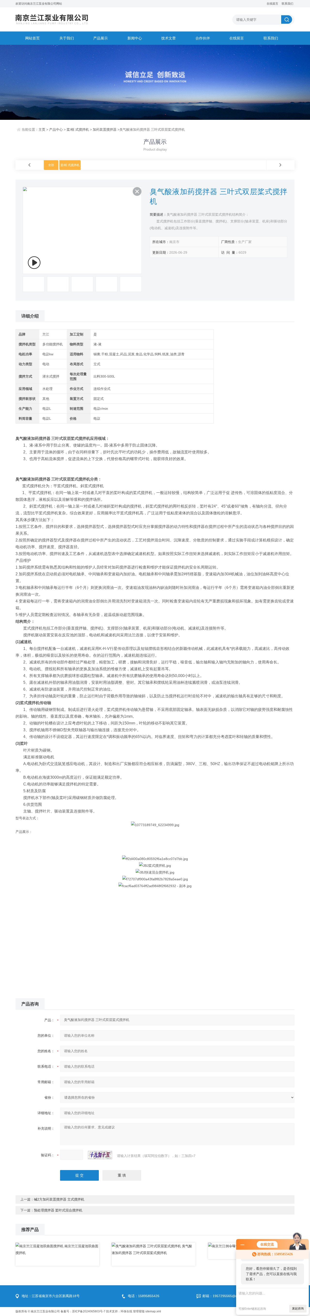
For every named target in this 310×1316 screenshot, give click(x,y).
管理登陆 (139, 1311)
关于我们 (66, 38)
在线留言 (272, 3)
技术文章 (168, 38)
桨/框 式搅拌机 (78, 129)
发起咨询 (298, 1308)
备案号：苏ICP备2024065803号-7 (83, 1311)
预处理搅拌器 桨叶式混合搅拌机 (58, 1210)
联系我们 (287, 3)
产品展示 (100, 38)
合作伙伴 (202, 38)
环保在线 (126, 1311)
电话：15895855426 (143, 1296)
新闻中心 (134, 38)
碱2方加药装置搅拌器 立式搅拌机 (59, 1199)
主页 (42, 129)
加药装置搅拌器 (104, 129)
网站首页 (32, 38)
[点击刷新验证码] (100, 1155)
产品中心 (56, 129)
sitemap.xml (153, 1311)
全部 (51, 165)
